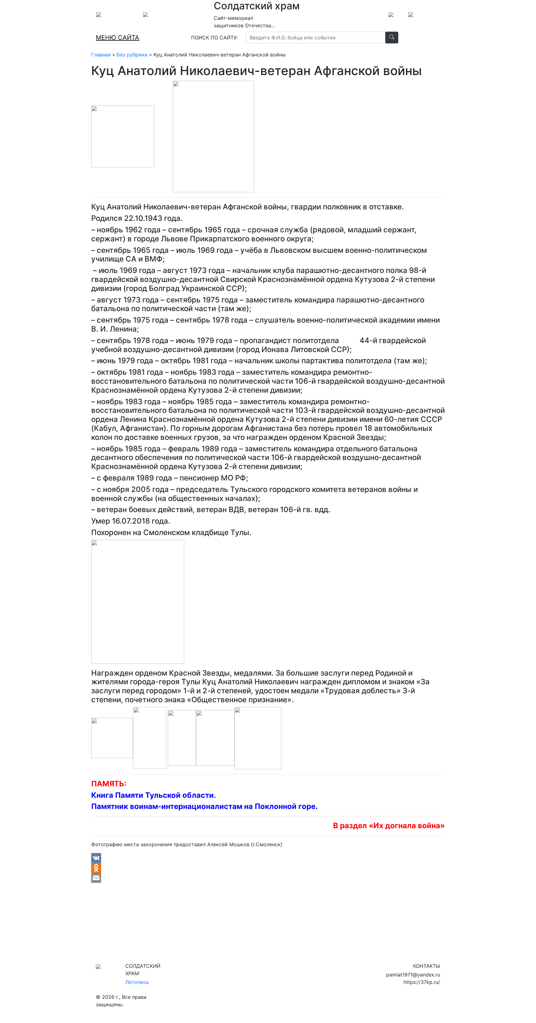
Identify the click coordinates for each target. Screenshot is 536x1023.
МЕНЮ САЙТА (117, 37)
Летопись (137, 982)
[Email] (268, 878)
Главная (101, 54)
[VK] (268, 858)
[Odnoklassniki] (268, 868)
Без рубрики (132, 54)
